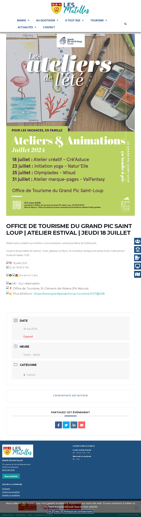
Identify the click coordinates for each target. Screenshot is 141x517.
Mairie (21, 20)
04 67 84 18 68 (8, 470)
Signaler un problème (11, 495)
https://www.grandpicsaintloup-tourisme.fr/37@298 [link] (69, 293)
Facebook (6, 489)
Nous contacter (11, 476)
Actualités (25, 27)
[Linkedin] (73, 424)
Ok (49, 511)
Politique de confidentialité (78, 511)
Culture (30, 374)
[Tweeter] (66, 424)
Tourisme (97, 20)
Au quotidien (45, 20)
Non (57, 511)
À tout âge (72, 20)
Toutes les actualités (11, 492)
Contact (49, 27)
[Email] (81, 424)
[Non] (136, 508)
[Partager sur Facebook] (58, 424)
